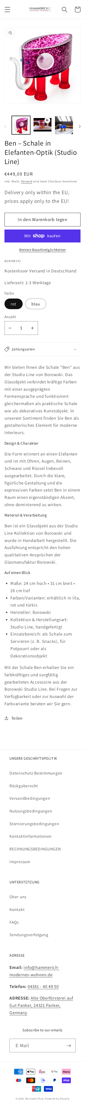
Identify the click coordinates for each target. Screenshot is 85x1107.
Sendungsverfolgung (28, 934)
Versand (26, 181)
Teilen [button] (17, 718)
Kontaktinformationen (30, 836)
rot (14, 304)
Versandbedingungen (29, 798)
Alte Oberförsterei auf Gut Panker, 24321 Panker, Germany (41, 1005)
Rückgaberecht (23, 785)
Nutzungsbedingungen (30, 811)
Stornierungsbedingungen (34, 823)
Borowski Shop (35, 1098)
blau (35, 304)
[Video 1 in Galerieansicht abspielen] (42, 125)
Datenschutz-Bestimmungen (36, 773)
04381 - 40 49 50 (43, 986)
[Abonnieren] (68, 1045)
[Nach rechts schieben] (80, 126)
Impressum (19, 861)
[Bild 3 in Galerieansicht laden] (64, 125)
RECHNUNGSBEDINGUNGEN (35, 849)
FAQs (14, 922)
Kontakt (17, 909)
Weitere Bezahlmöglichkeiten (42, 249)
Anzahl (10, 316)
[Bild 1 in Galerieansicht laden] (21, 125)
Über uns (17, 896)
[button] (7, 9)
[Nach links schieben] (5, 126)
